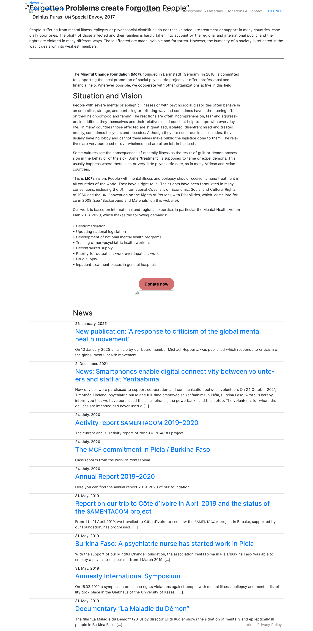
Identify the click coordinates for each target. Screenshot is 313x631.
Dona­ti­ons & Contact (244, 11)
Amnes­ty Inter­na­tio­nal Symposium (127, 576)
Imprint (248, 624)
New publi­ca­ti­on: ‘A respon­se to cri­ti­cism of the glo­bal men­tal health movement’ (168, 335)
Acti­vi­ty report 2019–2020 (136, 423)
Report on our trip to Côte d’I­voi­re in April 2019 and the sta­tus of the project (172, 507)
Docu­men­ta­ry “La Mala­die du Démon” (132, 608)
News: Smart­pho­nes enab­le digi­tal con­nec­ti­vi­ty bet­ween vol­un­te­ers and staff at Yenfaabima (174, 375)
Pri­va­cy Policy (269, 624)
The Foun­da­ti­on (146, 11)
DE (270, 11)
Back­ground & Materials (202, 11)
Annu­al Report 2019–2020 (115, 476)
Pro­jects (171, 11)
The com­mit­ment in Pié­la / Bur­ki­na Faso (142, 449)
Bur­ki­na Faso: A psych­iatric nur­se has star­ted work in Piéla (164, 543)
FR (280, 11)
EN (275, 11)
